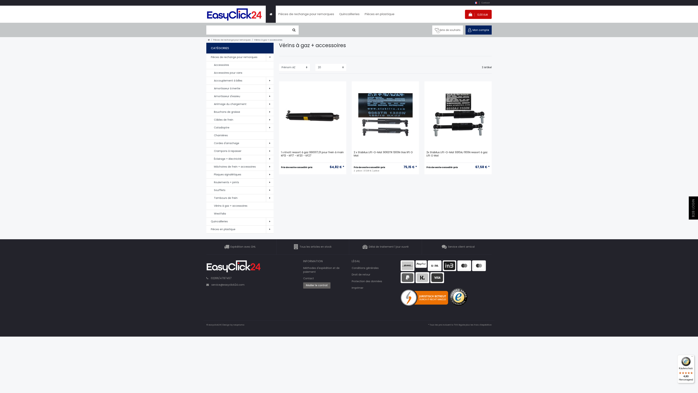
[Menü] (692, 357)
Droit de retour (361, 274)
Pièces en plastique (379, 14)
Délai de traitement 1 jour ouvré (389, 247)
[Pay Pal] (407, 277)
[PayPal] (421, 263)
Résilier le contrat (317, 285)
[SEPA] (435, 265)
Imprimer (357, 288)
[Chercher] (294, 30)
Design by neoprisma (233, 324)
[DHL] (407, 265)
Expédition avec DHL (243, 247)
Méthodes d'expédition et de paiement (321, 270)
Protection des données (367, 281)
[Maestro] (464, 265)
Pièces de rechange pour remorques (306, 14)
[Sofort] (422, 277)
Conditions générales (365, 268)
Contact (485, 2)
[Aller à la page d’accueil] (209, 39)
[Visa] (437, 277)
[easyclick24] (233, 267)
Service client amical (461, 247)
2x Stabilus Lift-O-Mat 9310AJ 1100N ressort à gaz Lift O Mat (457, 154)
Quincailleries (349, 14)
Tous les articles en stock (316, 247)
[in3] (449, 265)
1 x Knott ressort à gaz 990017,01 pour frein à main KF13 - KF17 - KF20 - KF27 (312, 154)
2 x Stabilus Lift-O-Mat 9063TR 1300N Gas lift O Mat (383, 154)
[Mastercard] (479, 265)
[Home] (271, 14)
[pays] (475, 3)
